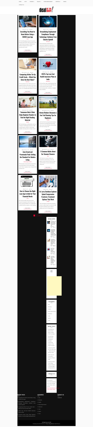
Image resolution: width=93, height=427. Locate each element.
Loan (28, 38)
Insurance (48, 81)
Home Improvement (48, 1)
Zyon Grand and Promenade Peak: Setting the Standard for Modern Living (28, 156)
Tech (49, 320)
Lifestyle (58, 1)
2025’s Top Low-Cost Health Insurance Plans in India (48, 76)
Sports (49, 318)
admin (31, 29)
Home (20, 1)
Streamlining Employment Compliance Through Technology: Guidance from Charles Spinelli (48, 35)
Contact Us (21, 4)
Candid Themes (57, 423)
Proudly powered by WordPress (39, 423)
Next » (40, 215)
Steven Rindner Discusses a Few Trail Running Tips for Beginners (48, 115)
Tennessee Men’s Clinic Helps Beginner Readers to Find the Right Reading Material (27, 116)
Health (38, 1)
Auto (25, 1)
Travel (64, 1)
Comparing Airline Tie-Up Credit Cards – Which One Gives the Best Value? (27, 77)
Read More (27, 50)
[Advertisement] (54, 286)
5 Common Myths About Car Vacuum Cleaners (48, 152)
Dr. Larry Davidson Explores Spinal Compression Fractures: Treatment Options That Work (48, 195)
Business (32, 1)
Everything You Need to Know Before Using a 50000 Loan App (27, 34)
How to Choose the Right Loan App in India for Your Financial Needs (27, 194)
